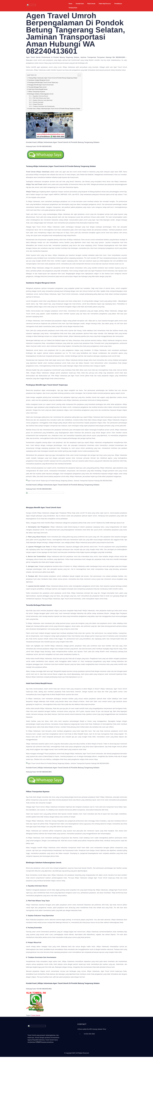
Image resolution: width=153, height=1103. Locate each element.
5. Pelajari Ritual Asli (37, 104)
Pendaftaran (118, 3)
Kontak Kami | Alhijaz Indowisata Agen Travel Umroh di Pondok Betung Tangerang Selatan (54, 108)
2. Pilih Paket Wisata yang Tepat (40, 98)
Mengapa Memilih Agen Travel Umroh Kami (40, 84)
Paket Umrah (91, 3)
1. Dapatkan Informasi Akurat (40, 96)
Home (70, 3)
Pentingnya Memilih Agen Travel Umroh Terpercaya (43, 82)
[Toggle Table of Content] (78, 75)
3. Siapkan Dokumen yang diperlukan (42, 100)
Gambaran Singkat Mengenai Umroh (39, 80)
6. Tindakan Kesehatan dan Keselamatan (43, 106)
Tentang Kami (73, 7)
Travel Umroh (35, 1015)
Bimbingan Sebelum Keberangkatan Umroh (40, 94)
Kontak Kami (80, 3)
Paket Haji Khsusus (105, 3)
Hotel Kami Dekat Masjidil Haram (38, 89)
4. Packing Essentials (37, 102)
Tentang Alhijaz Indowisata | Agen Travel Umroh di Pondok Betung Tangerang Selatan (52, 78)
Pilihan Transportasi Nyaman (36, 91)
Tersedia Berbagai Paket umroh (37, 87)
